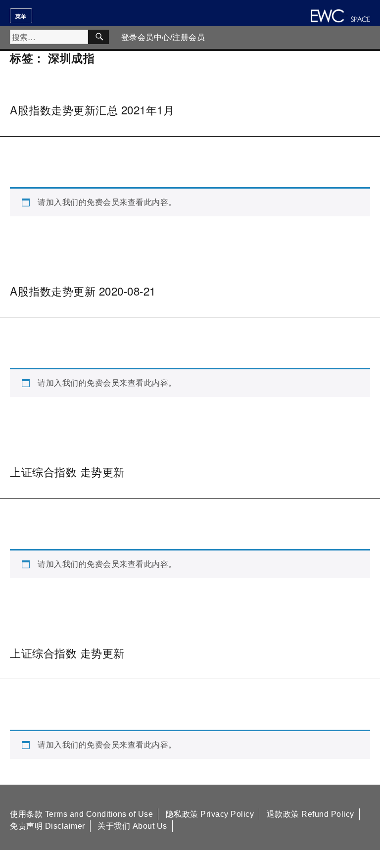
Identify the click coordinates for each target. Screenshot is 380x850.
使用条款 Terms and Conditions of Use (81, 814)
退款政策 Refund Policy (310, 814)
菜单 (21, 16)
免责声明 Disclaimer (47, 826)
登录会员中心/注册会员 (163, 37)
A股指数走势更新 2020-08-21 (83, 291)
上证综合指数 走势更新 (67, 471)
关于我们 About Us (132, 826)
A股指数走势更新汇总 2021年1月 (92, 109)
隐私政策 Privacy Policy (210, 814)
